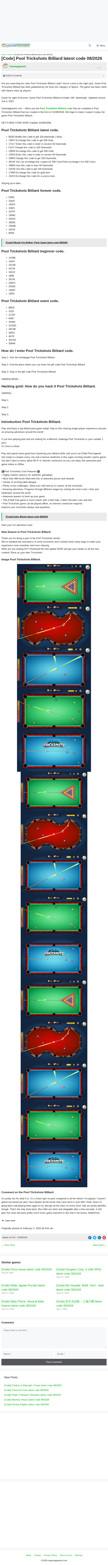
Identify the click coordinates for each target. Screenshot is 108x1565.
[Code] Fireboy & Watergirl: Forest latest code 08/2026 (32, 1385)
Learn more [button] (10, 1221)
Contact (37, 1555)
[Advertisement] (32, 1446)
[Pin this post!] (104, 1238)
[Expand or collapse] (103, 75)
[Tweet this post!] (94, 1238)
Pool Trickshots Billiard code (56, 108)
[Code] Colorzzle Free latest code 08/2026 (26, 1390)
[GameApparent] (16, 45)
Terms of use (66, 1555)
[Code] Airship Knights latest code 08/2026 (26, 1404)
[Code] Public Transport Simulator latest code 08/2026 (32, 1395)
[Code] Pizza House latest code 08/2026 (26, 1269)
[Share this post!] (90, 1238)
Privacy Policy (50, 1555)
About (28, 1555)
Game (10, 55)
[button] (54, 585)
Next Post (98, 1245)
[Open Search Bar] (90, 45)
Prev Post (9, 1245)
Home (3, 55)
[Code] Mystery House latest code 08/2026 (26, 1399)
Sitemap (78, 1555)
